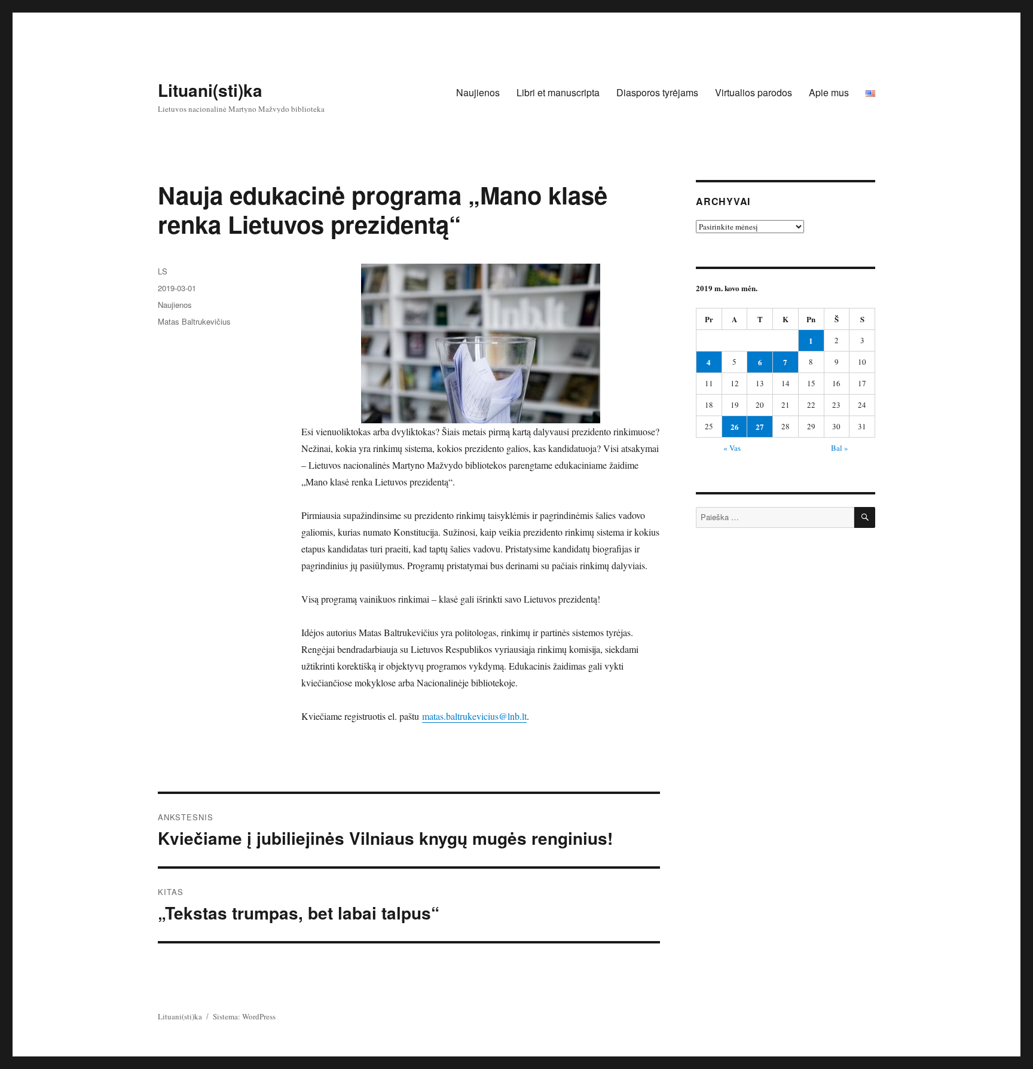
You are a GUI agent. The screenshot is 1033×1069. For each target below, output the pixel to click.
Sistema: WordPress (244, 1016)
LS (162, 271)
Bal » (839, 447)
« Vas (732, 447)
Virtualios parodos (753, 92)
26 (735, 426)
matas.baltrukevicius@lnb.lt (474, 716)
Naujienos (478, 92)
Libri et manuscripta (558, 92)
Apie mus (829, 92)
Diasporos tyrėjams (657, 92)
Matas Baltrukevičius (194, 321)
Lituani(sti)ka (210, 90)
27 (760, 426)
